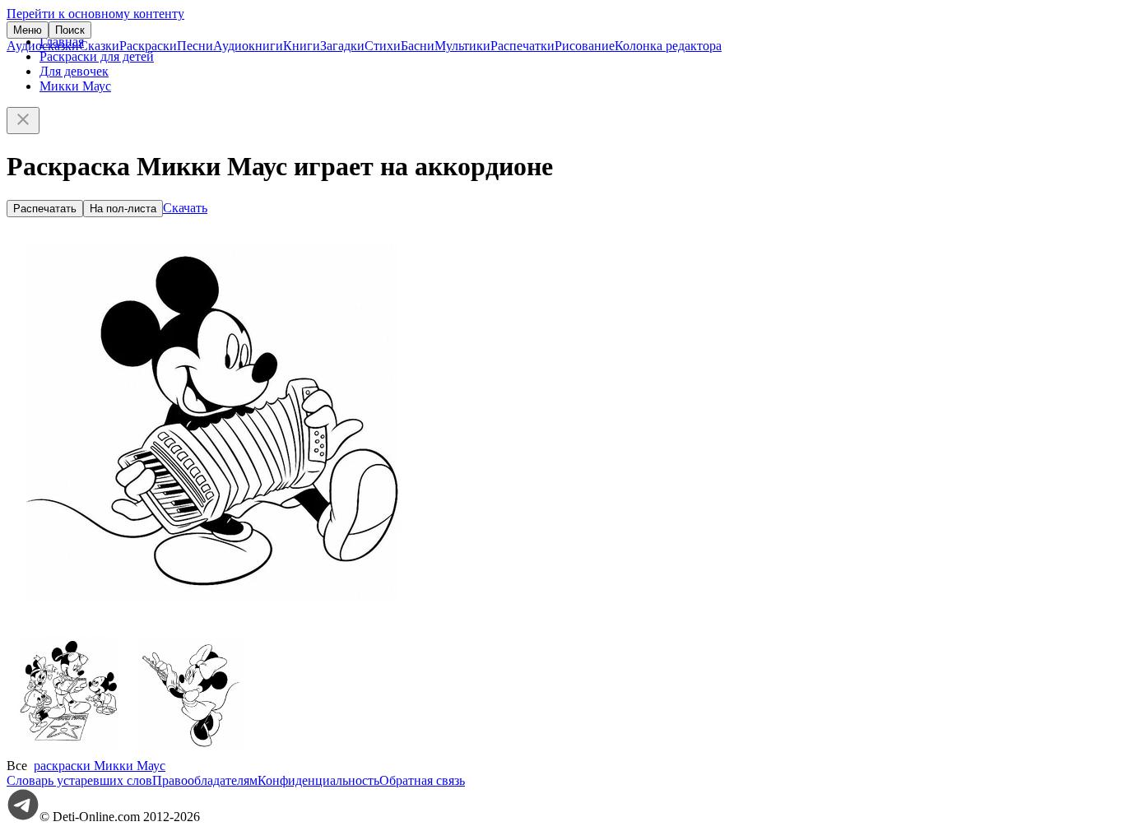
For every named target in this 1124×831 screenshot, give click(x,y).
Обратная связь (422, 780)
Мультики (462, 46)
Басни (417, 46)
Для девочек (74, 71)
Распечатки (522, 46)
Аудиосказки (43, 46)
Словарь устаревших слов (79, 780)
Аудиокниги (248, 46)
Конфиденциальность (318, 780)
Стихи (383, 46)
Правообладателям (205, 780)
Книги (301, 46)
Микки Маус (75, 86)
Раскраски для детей (96, 56)
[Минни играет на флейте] (191, 751)
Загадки (342, 46)
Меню (27, 30)
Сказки (99, 46)
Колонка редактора (668, 46)
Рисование (585, 46)
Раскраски (148, 46)
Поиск (70, 30)
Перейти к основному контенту (95, 14)
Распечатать (45, 208)
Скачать (185, 208)
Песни (195, 46)
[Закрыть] (23, 120)
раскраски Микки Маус (99, 766)
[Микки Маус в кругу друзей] (68, 751)
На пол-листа (123, 208)
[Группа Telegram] (23, 817)
